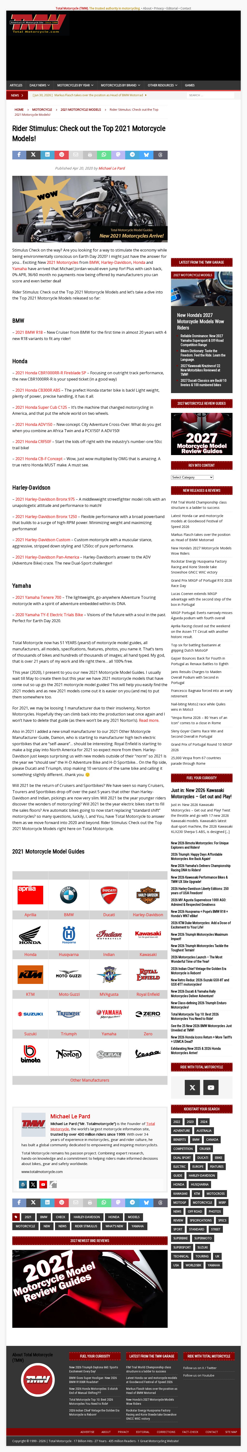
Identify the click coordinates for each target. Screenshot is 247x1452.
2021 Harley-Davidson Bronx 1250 (46, 516)
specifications (201, 1220)
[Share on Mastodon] (118, 155)
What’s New (114, 1226)
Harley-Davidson (116, 262)
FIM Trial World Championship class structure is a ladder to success (148, 1369)
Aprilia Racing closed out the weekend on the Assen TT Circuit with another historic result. (200, 631)
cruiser (205, 1149)
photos (215, 1211)
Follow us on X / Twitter (200, 1368)
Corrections (166, 1432)
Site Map (231, 1432)
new (47, 1226)
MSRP (222, 1202)
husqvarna (200, 1184)
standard (196, 1229)
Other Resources (161, 85)
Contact (185, 8)
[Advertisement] (155, 47)
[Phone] (53, 1184)
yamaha (138, 1226)
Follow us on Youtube (198, 1375)
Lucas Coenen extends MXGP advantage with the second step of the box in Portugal (201, 599)
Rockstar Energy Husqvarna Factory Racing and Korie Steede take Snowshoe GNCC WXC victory (199, 566)
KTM (197, 1194)
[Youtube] (43, 1184)
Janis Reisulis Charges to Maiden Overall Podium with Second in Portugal (196, 677)
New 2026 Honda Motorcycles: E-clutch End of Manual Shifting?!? (93, 1391)
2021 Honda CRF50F (33, 441)
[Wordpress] (23, 1184)
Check (60, 1217)
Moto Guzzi (69, 994)
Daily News (38, 85)
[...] (227, 831)
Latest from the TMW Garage (201, 262)
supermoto (203, 1238)
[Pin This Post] (62, 155)
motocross (216, 1194)
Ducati (203, 1158)
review (178, 1220)
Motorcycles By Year (73, 85)
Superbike (180, 1238)
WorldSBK (193, 1265)
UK (217, 1256)
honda (114, 1217)
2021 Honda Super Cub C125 (41, 407)
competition (183, 1149)
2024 (203, 1122)
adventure (181, 1131)
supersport (182, 1247)
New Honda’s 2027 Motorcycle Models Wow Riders (200, 321)
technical (181, 1256)
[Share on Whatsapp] (104, 155)
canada (212, 1140)
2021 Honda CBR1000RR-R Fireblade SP (50, 372)
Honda (139, 262)
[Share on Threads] (160, 155)
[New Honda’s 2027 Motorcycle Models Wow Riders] (202, 303)
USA (176, 1265)
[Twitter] (33, 1184)
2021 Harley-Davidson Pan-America (47, 557)
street (215, 1229)
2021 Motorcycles (62, 262)
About (147, 8)
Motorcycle (42, 109)
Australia (204, 1131)
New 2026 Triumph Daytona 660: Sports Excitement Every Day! (93, 1369)
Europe (197, 1167)
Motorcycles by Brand (119, 85)
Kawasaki (180, 1194)
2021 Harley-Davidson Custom (42, 539)
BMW (94, 262)
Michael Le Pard (111, 168)
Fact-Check (190, 1432)
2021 (28, 1217)
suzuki (203, 1247)
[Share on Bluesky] (146, 155)
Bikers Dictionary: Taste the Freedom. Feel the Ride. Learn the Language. (203, 355)
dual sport (182, 1158)
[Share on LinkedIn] (48, 155)
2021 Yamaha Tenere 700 (38, 597)
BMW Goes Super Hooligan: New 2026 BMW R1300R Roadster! (93, 1380)
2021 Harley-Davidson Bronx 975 (45, 499)
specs (222, 1220)
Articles (16, 85)
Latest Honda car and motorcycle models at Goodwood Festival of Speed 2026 (197, 521)
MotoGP (179, 1202)
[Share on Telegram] (132, 155)
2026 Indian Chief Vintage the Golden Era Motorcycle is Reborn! (94, 1412)
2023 (190, 1122)
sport (177, 1229)
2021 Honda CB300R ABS (37, 390)
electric (179, 1167)
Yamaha (19, 268)
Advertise (87, 1432)
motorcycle (25, 1226)
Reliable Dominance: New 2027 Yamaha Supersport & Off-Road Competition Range (202, 340)
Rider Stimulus (86, 1226)
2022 (176, 1122)
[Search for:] (210, 95)
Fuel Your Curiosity (202, 778)
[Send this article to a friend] (76, 155)
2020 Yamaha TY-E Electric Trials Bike (49, 614)
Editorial (172, 8)
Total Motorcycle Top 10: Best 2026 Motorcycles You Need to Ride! (91, 1401)
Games (189, 85)
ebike (218, 1158)
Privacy (159, 8)
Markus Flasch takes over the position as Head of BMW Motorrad (151, 1391)
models (133, 1217)
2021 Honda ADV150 (33, 424)
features (216, 1167)
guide (177, 1175)
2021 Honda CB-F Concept (38, 458)
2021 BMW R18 (29, 332)
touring (202, 1256)
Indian (109, 954)
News (62, 1226)
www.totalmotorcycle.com (42, 1171)
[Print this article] (90, 155)
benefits (179, 1140)
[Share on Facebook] (19, 155)
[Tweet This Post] (33, 155)
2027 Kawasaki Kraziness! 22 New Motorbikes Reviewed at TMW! (200, 370)
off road (195, 1211)
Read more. (149, 720)
